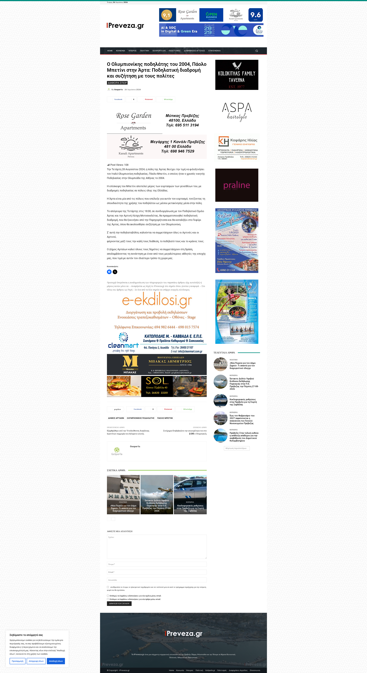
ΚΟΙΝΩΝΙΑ (156, 497)
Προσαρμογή (17, 661)
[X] (255, 2)
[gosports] (109, 89)
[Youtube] (258, 2)
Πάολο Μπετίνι (165, 418)
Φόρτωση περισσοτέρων (236, 448)
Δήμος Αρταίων (116, 418)
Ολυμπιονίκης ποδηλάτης (140, 418)
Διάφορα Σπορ (117, 82)
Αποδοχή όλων (56, 661)
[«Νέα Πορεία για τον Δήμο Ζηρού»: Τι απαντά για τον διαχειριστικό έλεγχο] (123, 494)
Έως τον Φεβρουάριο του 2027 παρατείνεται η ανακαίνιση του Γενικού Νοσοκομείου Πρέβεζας (242, 419)
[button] (256, 50)
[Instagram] (251, 2)
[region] (37, 648)
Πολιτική (123, 502)
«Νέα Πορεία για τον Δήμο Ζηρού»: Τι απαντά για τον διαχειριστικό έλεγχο (123, 508)
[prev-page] (109, 519)
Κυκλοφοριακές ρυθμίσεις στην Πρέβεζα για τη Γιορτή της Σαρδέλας (190, 508)
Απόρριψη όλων (36, 661)
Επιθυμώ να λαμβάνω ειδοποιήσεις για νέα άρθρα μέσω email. (135, 599)
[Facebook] (244, 2)
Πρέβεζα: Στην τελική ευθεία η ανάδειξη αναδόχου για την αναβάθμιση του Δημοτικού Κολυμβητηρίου (244, 437)
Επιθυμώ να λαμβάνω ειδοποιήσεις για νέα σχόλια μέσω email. (135, 596)
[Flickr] (248, 2)
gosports (118, 89)
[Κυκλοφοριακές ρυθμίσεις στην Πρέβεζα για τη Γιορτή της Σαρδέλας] (190, 494)
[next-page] (113, 519)
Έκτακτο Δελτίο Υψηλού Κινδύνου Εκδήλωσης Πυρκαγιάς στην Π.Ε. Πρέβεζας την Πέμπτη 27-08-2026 (156, 505)
